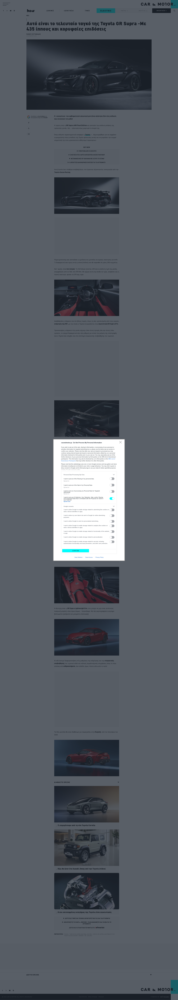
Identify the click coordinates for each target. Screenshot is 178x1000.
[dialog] (89, 500)
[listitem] (89, 475)
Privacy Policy (99, 557)
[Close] (121, 443)
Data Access (89, 557)
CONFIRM (75, 550)
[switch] (112, 478)
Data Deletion (79, 557)
